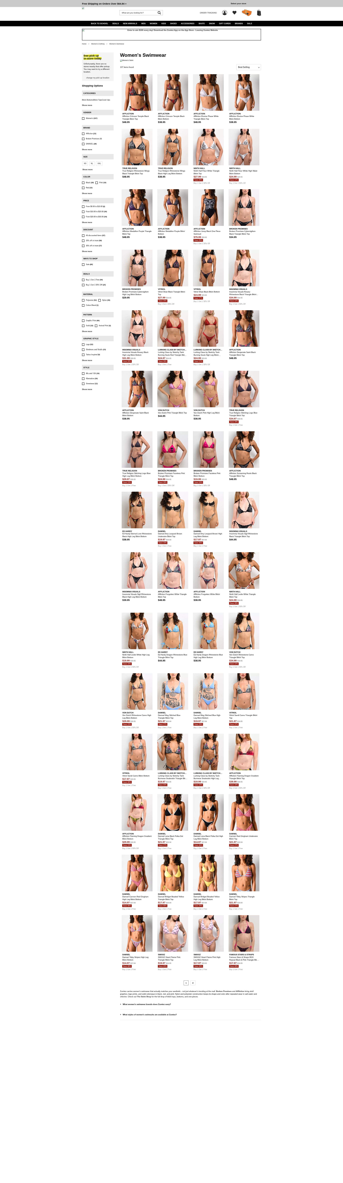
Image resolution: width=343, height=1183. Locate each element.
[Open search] (159, 12)
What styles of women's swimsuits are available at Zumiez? (150, 1015)
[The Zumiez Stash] (247, 12)
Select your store (238, 3)
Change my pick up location (97, 78)
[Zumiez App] (171, 34)
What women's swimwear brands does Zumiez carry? (147, 1004)
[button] (155, 3)
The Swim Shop (144, 997)
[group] (155, 3)
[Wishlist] (234, 13)
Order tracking (208, 13)
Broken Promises (224, 991)
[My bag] (259, 12)
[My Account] (224, 11)
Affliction (240, 991)
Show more (87, 105)
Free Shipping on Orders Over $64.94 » (104, 3)
